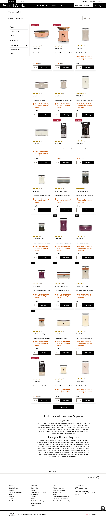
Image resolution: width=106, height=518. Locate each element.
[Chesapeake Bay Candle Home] (20, 1)
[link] (84, 1)
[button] (99, 1)
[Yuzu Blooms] (41, 47)
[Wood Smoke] (85, 47)
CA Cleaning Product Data (60, 499)
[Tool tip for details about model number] (17, 41)
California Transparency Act (61, 496)
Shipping (33, 505)
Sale (61, 5)
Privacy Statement (58, 488)
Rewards (33, 496)
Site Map (11, 501)
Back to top (52, 471)
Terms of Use (57, 492)
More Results (63, 407)
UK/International (36, 503)
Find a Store (34, 494)
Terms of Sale (57, 494)
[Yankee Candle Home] (5, 1)
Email (76, 487)
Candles (53, 5)
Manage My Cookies (59, 490)
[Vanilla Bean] (63, 333)
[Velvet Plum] (63, 237)
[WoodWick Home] (12, 1)
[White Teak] (85, 95)
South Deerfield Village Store (39, 501)
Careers (11, 499)
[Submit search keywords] (95, 5)
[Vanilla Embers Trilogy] (63, 285)
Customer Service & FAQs (38, 492)
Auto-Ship (13, 40)
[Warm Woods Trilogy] (63, 190)
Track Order (34, 488)
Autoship (33, 499)
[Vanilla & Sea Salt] (85, 380)
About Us (11, 496)
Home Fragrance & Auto (16, 492)
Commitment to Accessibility (61, 501)
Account (33, 490)
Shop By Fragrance (42, 5)
